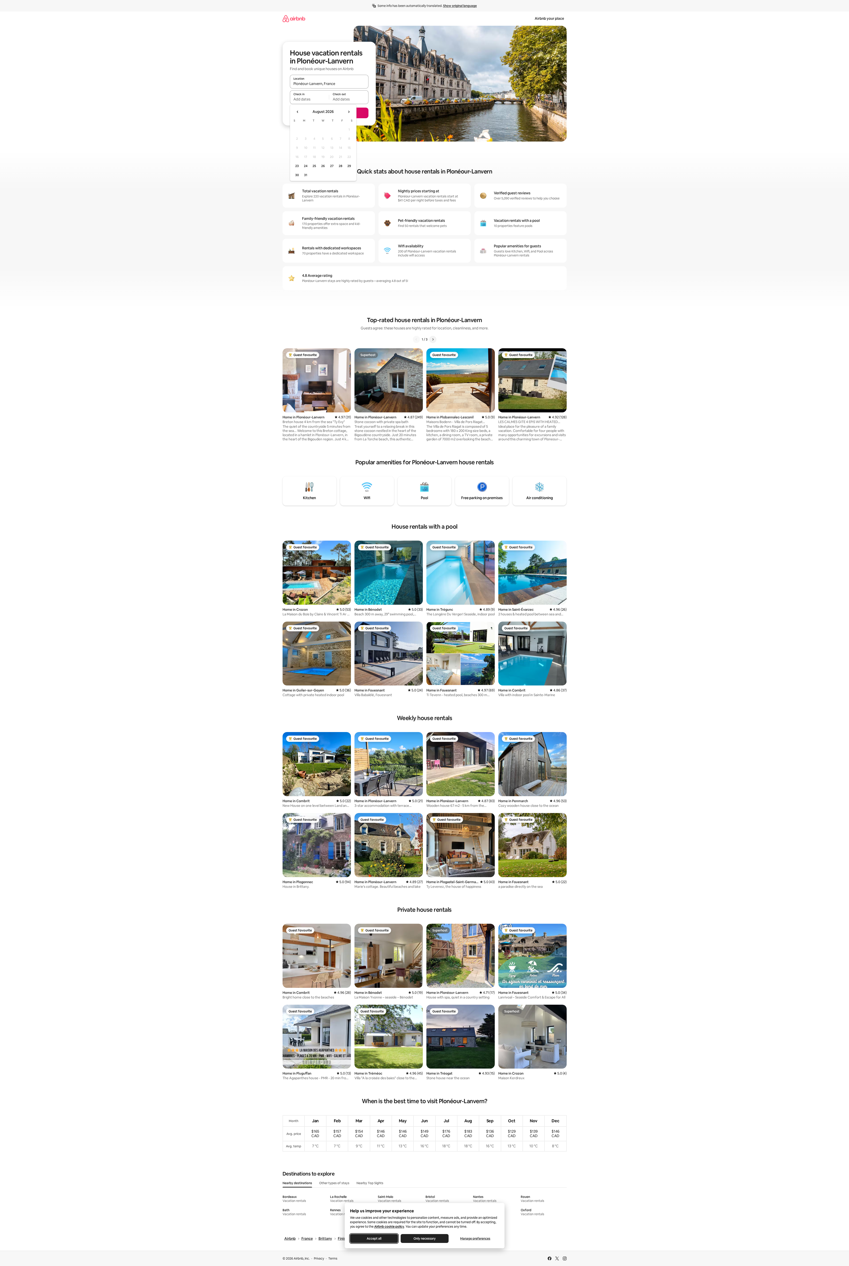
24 (305, 166)
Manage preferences (475, 1238)
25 (314, 166)
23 (297, 166)
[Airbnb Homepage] (294, 19)
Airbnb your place (549, 18)
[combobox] (329, 83)
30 (297, 175)
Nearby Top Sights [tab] (369, 1183)
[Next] (432, 339)
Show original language (460, 6)
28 (340, 166)
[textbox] (309, 99)
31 (305, 175)
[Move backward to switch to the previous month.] (297, 111)
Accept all (374, 1238)
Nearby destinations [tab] (297, 1183)
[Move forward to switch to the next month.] (348, 111)
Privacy (319, 1258)
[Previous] (416, 339)
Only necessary (425, 1238)
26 (323, 166)
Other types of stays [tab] (334, 1183)
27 (332, 166)
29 (349, 166)
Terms (332, 1258)
